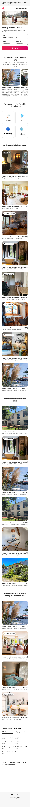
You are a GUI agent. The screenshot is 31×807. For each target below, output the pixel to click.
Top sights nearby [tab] (21, 732)
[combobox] (14, 37)
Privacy (12, 799)
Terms (17, 799)
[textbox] (8, 43)
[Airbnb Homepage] (3, 8)
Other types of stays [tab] (7, 732)
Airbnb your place (21, 8)
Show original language (9, 4)
